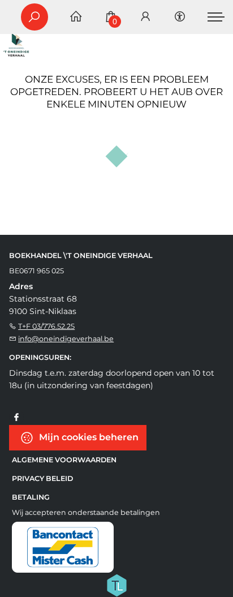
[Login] (145, 17)
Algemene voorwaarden (64, 460)
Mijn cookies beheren (88, 437)
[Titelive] (116, 584)
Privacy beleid (42, 478)
